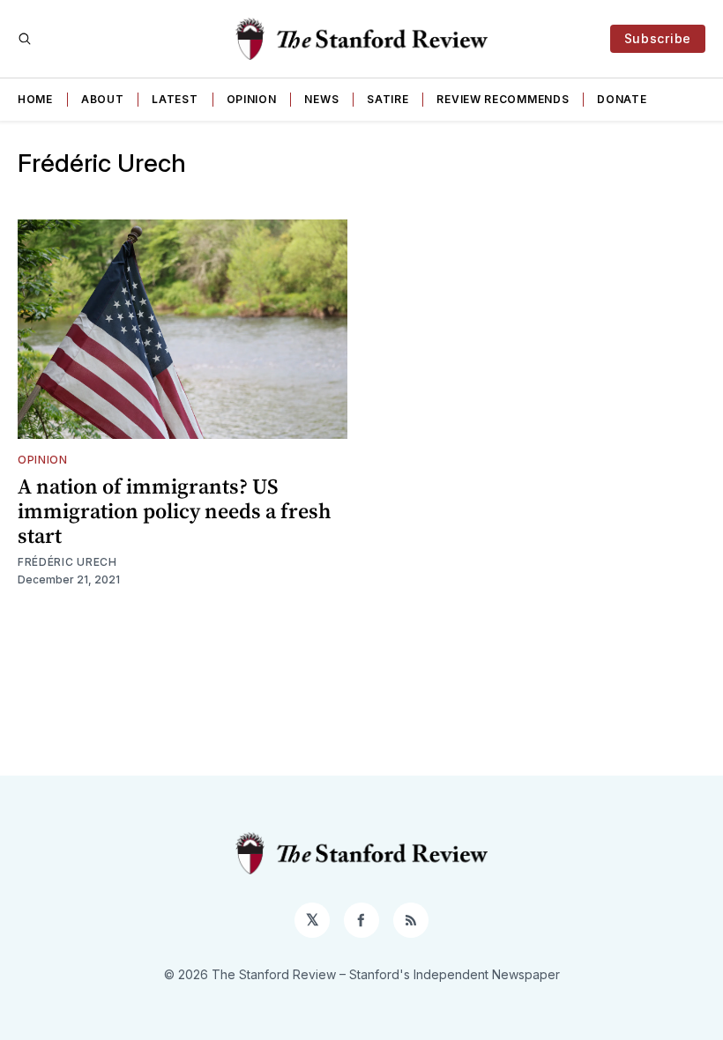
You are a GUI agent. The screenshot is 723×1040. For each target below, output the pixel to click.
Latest (175, 99)
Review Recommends (502, 99)
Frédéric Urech (67, 561)
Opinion (252, 99)
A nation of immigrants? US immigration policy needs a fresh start (175, 511)
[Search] (25, 39)
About (102, 99)
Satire (387, 99)
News (321, 99)
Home (35, 99)
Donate (621, 99)
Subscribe (657, 38)
